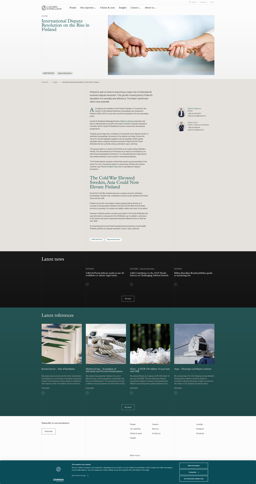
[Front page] (52, 7)
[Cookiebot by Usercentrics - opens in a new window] (58, 480)
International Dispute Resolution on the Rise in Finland (80, 82)
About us (155, 429)
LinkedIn (199, 424)
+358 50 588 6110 (194, 127)
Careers (155, 424)
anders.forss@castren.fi (196, 130)
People (133, 424)
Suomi (212, 2)
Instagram (200, 429)
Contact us (203, 2)
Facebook (200, 433)
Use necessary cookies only (193, 479)
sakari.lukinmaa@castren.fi (197, 116)
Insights (55, 82)
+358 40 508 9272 (194, 113)
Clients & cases (136, 433)
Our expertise (135, 429)
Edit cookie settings (79, 475)
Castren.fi (45, 82)
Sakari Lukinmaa (127, 121)
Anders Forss (112, 167)
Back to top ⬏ (135, 455)
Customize (192, 472)
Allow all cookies (194, 465)
